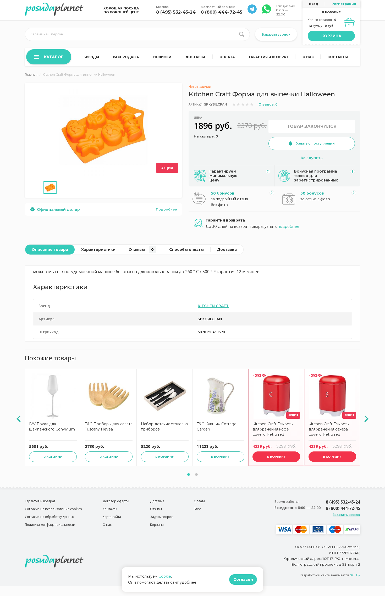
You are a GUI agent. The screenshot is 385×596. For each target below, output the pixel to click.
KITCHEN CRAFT (213, 305)
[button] (188, 474)
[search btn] (242, 34)
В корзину (52, 457)
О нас (308, 57)
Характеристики (98, 249)
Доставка (195, 57)
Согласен (243, 579)
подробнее (288, 226)
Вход (313, 4)
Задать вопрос (161, 517)
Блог (197, 509)
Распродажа (126, 57)
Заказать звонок (276, 34)
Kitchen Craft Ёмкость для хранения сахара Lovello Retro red (329, 429)
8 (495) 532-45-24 (176, 12)
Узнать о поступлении (315, 143)
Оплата (227, 57)
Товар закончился (312, 126)
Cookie (164, 576)
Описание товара (50, 249)
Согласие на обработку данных (49, 517)
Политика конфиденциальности (50, 525)
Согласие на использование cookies (53, 509)
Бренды (91, 57)
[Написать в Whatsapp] (252, 12)
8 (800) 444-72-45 (221, 12)
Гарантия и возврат (268, 57)
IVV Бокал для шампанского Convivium (52, 427)
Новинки (162, 57)
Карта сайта (112, 517)
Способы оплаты (186, 249)
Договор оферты (116, 501)
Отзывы (141, 249)
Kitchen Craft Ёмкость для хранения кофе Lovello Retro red (272, 429)
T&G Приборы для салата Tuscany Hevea (109, 427)
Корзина (331, 36)
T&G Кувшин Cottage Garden (216, 427)
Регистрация (344, 4)
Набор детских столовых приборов (164, 427)
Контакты (338, 57)
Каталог (53, 56)
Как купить (312, 158)
